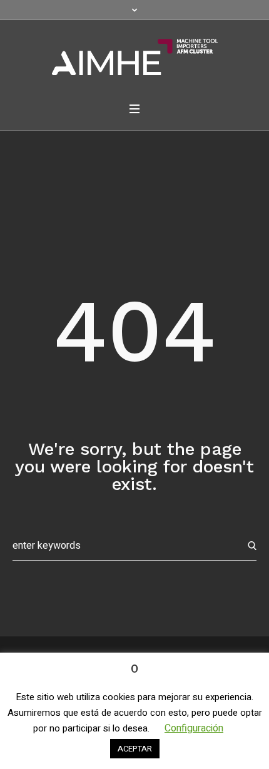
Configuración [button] (194, 728)
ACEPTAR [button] (135, 749)
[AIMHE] (135, 57)
